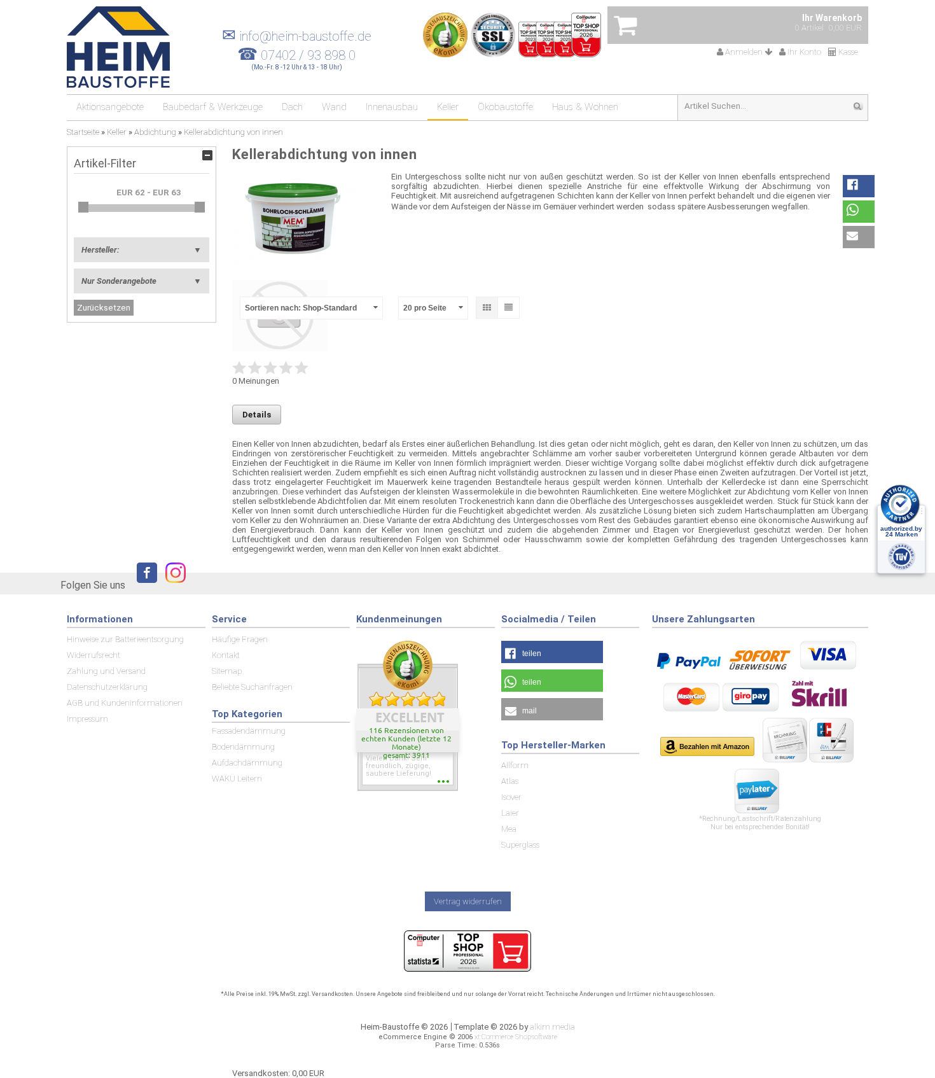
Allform (515, 765)
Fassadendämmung (249, 731)
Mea (508, 829)
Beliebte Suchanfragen (252, 687)
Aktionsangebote (110, 107)
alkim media (552, 1027)
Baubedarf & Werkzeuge (213, 107)
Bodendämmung (243, 747)
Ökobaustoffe (505, 107)
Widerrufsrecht (93, 655)
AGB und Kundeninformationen (125, 703)
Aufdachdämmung (247, 762)
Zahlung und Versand (106, 671)
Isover (511, 797)
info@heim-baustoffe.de (296, 36)
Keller (448, 107)
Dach (292, 107)
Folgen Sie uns (92, 585)
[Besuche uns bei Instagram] (172, 584)
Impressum (87, 719)
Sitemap (227, 671)
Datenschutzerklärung (107, 687)
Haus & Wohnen (585, 107)
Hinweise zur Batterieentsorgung (125, 639)
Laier (510, 813)
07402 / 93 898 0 (308, 55)
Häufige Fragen (240, 639)
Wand (334, 107)
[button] (859, 186)
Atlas (509, 781)
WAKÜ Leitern (237, 778)
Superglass (520, 845)
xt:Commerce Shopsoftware (515, 1037)
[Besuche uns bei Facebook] (143, 584)
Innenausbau (392, 107)
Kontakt (226, 655)
